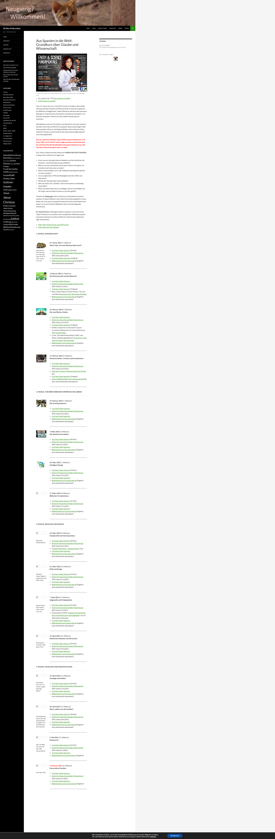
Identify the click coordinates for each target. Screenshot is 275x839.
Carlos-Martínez (16, 158)
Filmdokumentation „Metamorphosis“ (66, 549)
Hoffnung (6, 190)
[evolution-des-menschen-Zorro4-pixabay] (41, 767)
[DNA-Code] (41, 569)
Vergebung (6, 224)
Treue (15, 222)
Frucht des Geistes (10, 169)
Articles (5, 92)
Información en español (47, 101)
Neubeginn (7, 213)
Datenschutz (7, 49)
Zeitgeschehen (7, 143)
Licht (9, 206)
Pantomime (11, 215)
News (4, 125)
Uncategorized (7, 136)
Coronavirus (6, 161)
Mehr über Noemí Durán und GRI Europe (53, 225)
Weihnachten (9, 227)
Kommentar (6, 118)
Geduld (10, 172)
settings (153, 836)
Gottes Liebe (9, 178)
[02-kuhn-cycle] (41, 276)
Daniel (13, 160)
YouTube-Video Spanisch (61, 258)
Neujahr (14, 213)
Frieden (6, 166)
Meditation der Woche (9, 120)
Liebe (13, 206)
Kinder (5, 206)
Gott (12, 175)
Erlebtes (5, 113)
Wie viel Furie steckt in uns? (10, 65)
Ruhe (4, 219)
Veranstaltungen (7, 138)
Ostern (5, 215)
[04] (41, 358)
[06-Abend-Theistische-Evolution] (41, 433)
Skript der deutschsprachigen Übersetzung (67, 253)
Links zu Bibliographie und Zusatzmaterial (67, 379)
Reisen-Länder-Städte (9, 131)
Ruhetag (8, 219)
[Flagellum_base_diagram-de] (41, 464)
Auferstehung (15, 155)
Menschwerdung (9, 211)
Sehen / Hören (102, 28)
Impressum (6, 53)
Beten (5, 158)
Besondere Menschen (9, 100)
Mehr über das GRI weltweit (48, 227)
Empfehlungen (7, 110)
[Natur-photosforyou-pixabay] (41, 495)
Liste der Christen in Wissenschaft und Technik (69, 371)
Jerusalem (13, 190)
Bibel (9, 158)
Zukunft (5, 229)
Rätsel (5, 128)
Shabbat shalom (7, 133)
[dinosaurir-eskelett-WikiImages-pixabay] (41, 739)
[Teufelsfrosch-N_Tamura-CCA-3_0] (41, 245)
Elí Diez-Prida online (11, 28)
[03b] (41, 311)
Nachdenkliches (7, 123)
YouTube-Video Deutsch (61, 250)
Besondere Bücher (8, 94)
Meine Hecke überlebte (9, 67)
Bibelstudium (7, 102)
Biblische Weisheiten (9, 105)
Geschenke (15, 172)
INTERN (127, 28)
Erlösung (12, 164)
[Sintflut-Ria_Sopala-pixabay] (41, 677)
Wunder (18, 227)
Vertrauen (14, 224)
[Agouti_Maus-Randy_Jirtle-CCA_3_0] (41, 600)
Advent (6, 155)
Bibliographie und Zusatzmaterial (64, 261)
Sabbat (15, 218)
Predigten (112, 28)
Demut (6, 163)
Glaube (6, 175)
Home (5, 36)
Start (88, 28)
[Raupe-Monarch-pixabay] (41, 535)
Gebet (5, 172)
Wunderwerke (7, 141)
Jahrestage (6, 115)
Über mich (6, 41)
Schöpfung (7, 222)
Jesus (6, 192)
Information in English (62, 98)
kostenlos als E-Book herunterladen (73, 294)
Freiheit (17, 164)
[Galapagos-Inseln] (41, 403)
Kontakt (5, 45)
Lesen (94, 28)
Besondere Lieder (8, 97)
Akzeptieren (174, 836)
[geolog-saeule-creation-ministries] (41, 710)
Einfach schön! (7, 107)
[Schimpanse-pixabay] (41, 638)
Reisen (120, 28)
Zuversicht (11, 229)
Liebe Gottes (8, 208)
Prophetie (16, 215)
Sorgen (12, 222)
